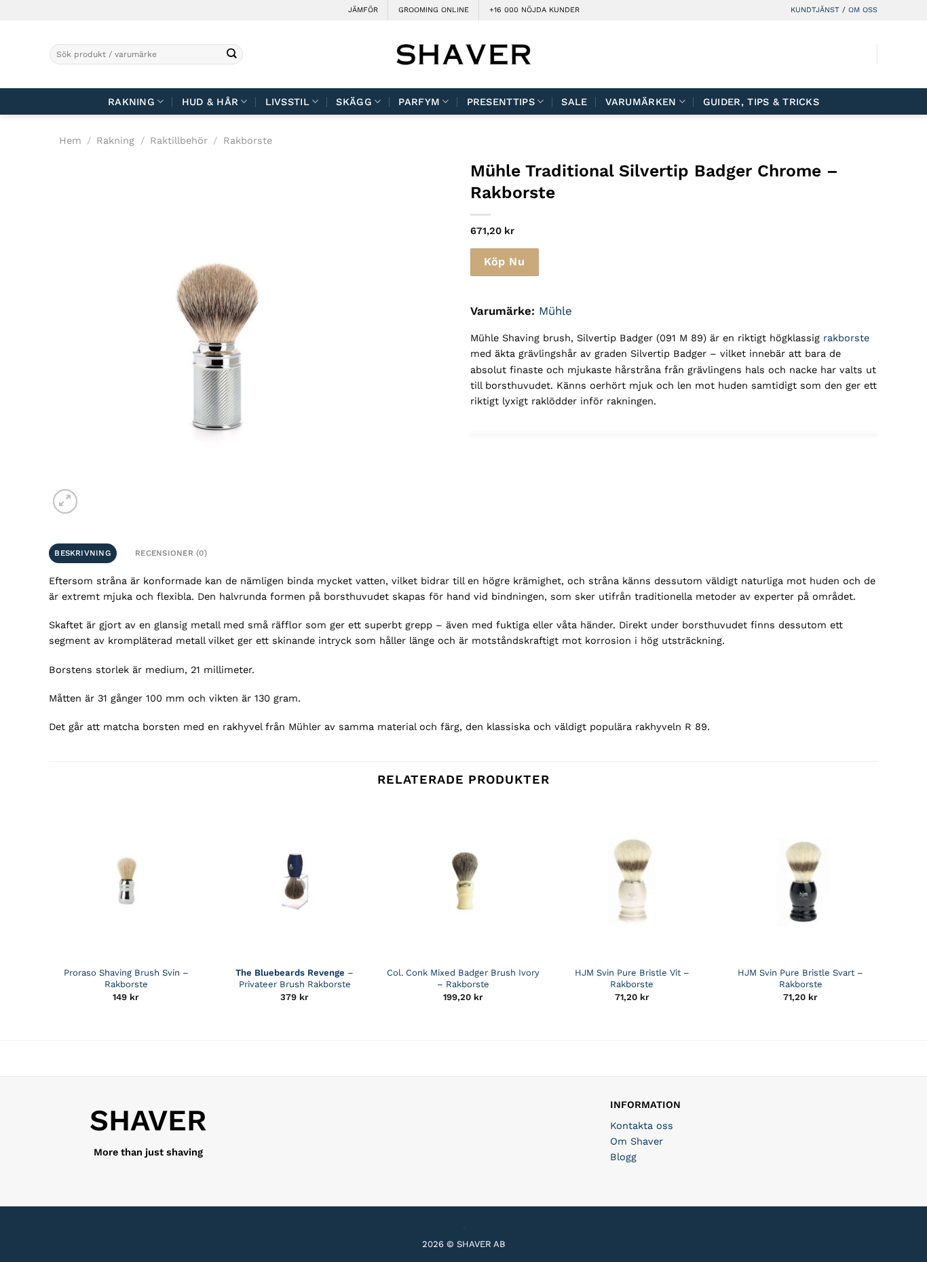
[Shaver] (463, 54)
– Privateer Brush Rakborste (294, 978)
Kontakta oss (641, 1126)
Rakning (131, 102)
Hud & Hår (210, 102)
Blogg (623, 1157)
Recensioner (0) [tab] (171, 553)
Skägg (353, 102)
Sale (574, 102)
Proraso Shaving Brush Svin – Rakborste (126, 978)
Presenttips (501, 102)
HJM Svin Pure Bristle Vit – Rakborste (632, 978)
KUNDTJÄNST (815, 9)
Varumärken (641, 102)
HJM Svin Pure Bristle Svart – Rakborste (800, 978)
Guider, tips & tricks (761, 102)
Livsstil (287, 102)
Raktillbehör (179, 140)
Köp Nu (504, 261)
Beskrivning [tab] (82, 553)
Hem (70, 140)
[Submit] (231, 54)
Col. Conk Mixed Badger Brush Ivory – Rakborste (463, 978)
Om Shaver (636, 1141)
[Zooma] (65, 501)
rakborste (846, 338)
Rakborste (247, 140)
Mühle (555, 311)
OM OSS (862, 9)
